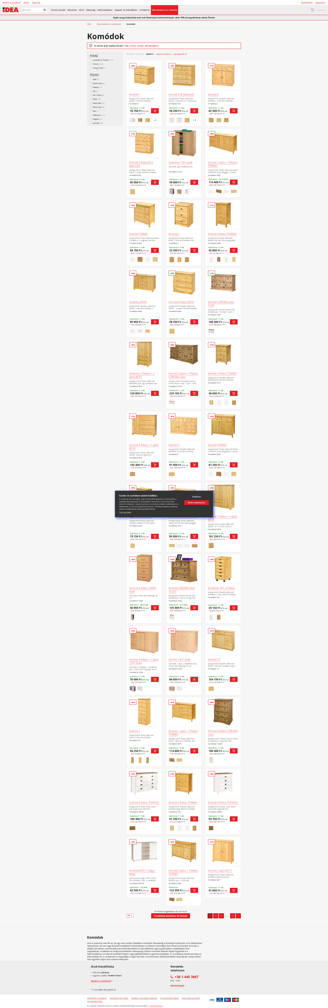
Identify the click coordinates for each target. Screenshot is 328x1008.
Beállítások (196, 496)
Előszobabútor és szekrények (109, 24)
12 (233, 916)
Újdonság (90, 10)
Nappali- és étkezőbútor (126, 10)
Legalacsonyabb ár (163, 54)
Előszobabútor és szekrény (164, 10)
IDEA (89, 24)
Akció (81, 10)
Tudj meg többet (125, 512)
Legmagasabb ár (180, 54)
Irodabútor (145, 10)
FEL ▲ (130, 915)
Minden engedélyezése (196, 502)
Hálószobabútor (105, 10)
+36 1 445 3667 (186, 977)
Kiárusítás (72, 10)
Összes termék (58, 10)
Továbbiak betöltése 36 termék (170, 916)
